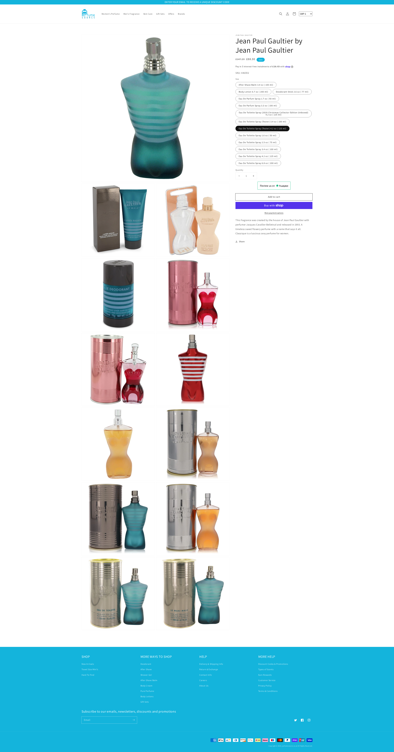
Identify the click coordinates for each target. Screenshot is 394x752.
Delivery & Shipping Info (211, 664)
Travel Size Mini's (90, 669)
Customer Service (267, 680)
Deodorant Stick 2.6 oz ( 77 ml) (292, 91)
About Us (204, 685)
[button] (280, 13)
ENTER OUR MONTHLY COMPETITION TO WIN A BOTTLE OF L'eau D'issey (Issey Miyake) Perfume (197, 2)
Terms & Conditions (268, 691)
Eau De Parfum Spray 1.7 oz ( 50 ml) (257, 98)
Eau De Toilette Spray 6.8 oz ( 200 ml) (258, 163)
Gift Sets (145, 701)
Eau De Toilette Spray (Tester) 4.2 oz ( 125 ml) (262, 128)
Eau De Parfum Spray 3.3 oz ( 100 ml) (258, 105)
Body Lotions (147, 696)
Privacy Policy (265, 685)
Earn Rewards (265, 675)
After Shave (146, 669)
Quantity (239, 170)
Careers (203, 680)
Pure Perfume (147, 691)
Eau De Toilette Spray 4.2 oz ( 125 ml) (258, 156)
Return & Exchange (208, 669)
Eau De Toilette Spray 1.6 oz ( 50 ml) (257, 135)
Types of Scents (266, 669)
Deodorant (146, 664)
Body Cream (147, 685)
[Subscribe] (133, 720)
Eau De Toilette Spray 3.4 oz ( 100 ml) (258, 149)
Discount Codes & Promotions (273, 664)
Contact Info (205, 675)
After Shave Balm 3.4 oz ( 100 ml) (256, 84)
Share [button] (242, 241)
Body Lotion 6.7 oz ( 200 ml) (253, 91)
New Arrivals (88, 664)
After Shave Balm (149, 680)
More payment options (274, 213)
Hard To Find (88, 675)
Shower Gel (146, 675)
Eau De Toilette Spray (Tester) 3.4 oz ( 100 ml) (262, 121)
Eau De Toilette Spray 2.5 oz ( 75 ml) (258, 142)
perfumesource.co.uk (289, 746)
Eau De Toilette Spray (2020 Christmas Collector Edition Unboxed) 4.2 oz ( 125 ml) (273, 113)
